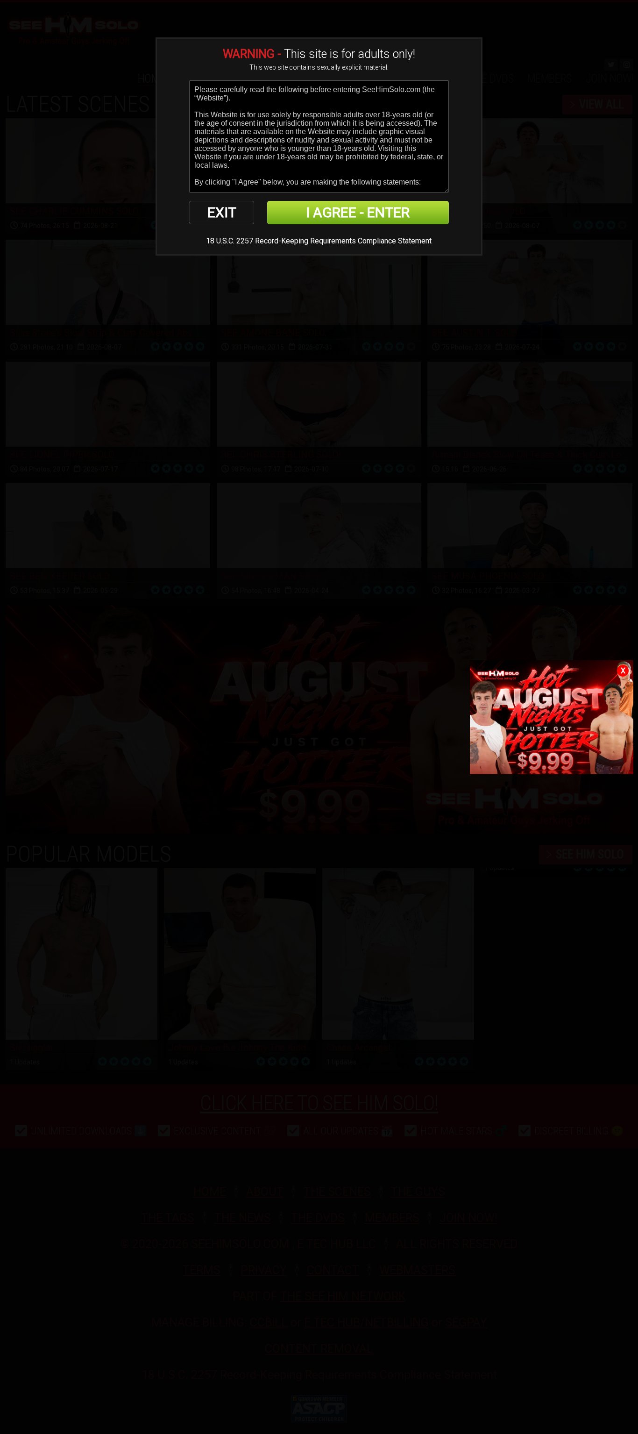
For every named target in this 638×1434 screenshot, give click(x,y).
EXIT (221, 212)
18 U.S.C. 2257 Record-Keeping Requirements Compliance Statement (319, 240)
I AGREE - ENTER (358, 212)
